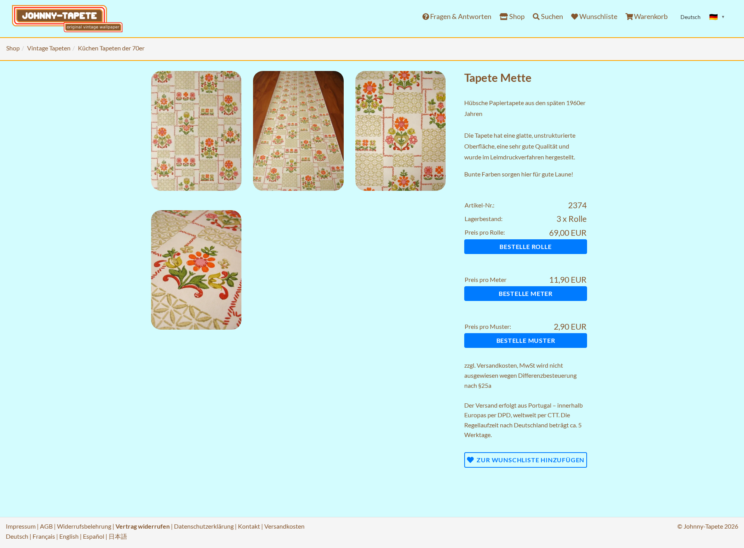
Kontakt (249, 526)
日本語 (117, 536)
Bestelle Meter (526, 293)
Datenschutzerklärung (204, 526)
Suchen (551, 16)
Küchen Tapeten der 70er (111, 48)
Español (93, 536)
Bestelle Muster (525, 340)
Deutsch (17, 536)
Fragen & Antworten (460, 16)
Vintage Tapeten (49, 48)
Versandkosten (497, 365)
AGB (46, 526)
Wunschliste (597, 16)
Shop (516, 16)
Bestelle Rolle (525, 246)
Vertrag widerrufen (142, 526)
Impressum (21, 526)
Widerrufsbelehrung (84, 526)
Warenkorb (650, 16)
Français (44, 536)
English (69, 536)
